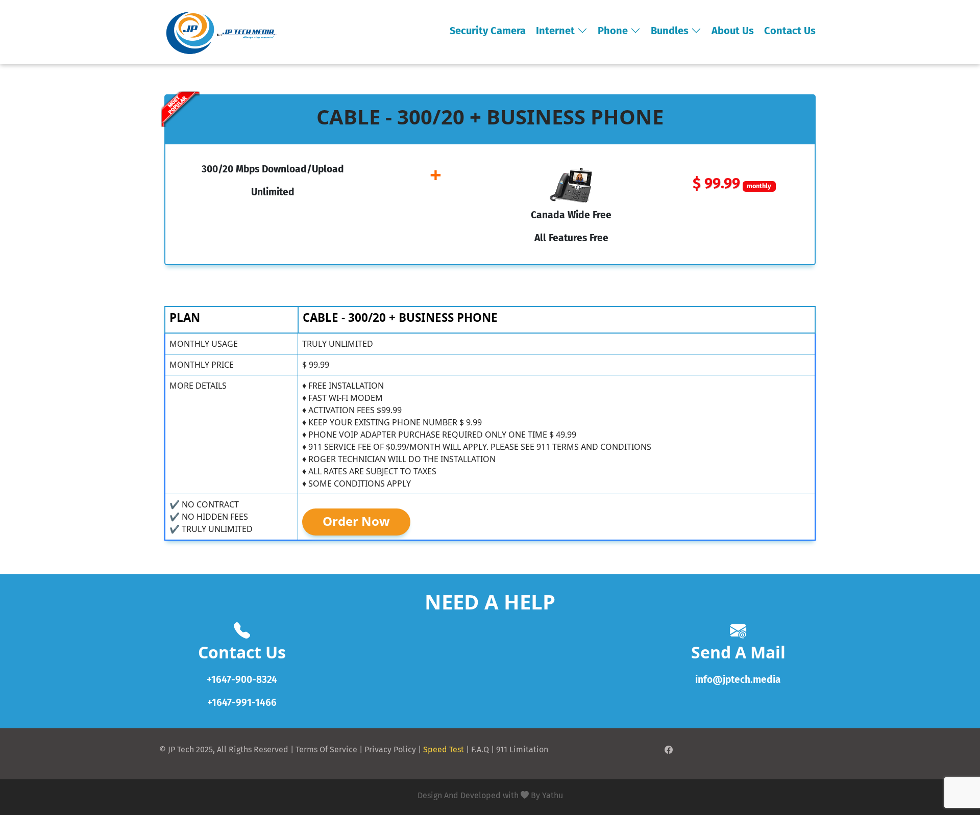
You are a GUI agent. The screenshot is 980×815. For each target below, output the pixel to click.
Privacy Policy (390, 749)
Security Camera (488, 30)
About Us (733, 30)
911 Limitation (522, 749)
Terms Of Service (326, 749)
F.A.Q (480, 749)
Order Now (356, 521)
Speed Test (443, 749)
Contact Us (790, 30)
